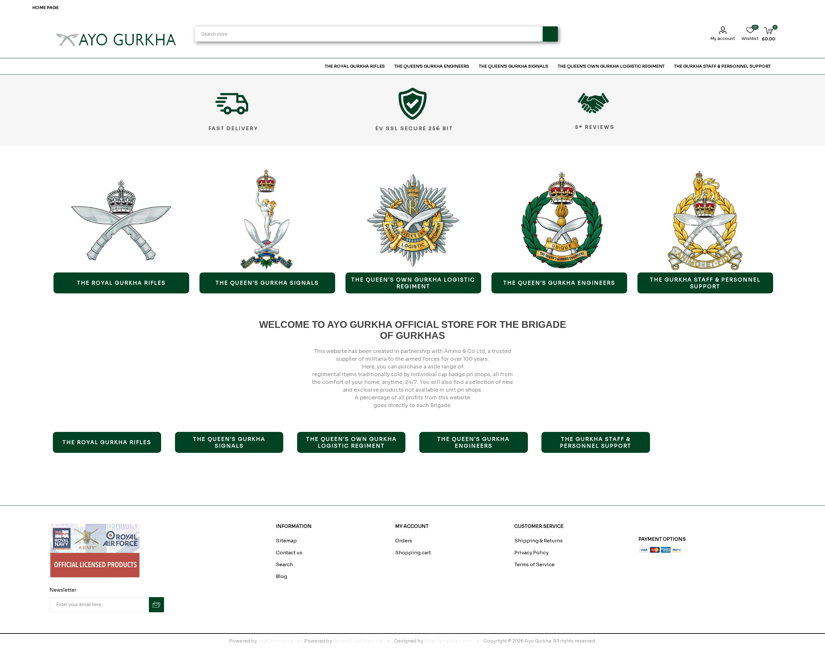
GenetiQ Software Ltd (358, 641)
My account (722, 38)
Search (550, 34)
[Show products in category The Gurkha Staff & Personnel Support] (705, 220)
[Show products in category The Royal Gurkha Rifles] (121, 220)
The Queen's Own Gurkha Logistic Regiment (413, 283)
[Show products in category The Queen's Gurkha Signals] (267, 220)
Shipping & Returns (538, 541)
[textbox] (368, 34)
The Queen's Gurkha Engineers (559, 283)
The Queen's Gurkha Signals (267, 283)
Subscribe (156, 604)
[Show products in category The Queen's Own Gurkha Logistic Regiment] (413, 220)
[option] (121, 230)
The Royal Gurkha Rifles (121, 283)
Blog (281, 576)
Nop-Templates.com (448, 641)
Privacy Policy (531, 552)
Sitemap (286, 541)
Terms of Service (534, 564)
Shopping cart (413, 552)
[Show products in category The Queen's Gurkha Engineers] (559, 220)
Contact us (289, 552)
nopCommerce (275, 641)
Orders (403, 541)
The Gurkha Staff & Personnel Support (705, 283)
